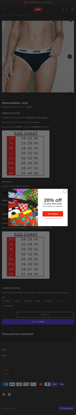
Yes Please (52, 214)
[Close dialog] (64, 191)
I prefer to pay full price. (52, 218)
